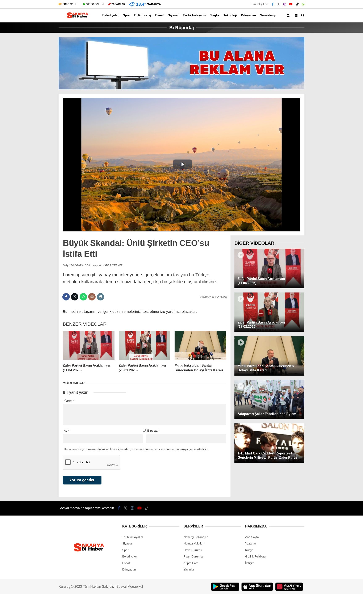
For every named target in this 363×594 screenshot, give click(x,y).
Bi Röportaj (142, 15)
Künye (249, 550)
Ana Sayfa (252, 537)
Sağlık (214, 15)
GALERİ (71, 4)
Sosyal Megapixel (129, 586)
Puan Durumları (194, 556)
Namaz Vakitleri (194, 543)
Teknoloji (230, 15)
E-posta (153, 430)
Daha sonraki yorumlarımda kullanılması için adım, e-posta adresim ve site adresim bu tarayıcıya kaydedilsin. (136, 449)
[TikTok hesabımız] (297, 4)
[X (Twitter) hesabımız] (278, 4)
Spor (126, 15)
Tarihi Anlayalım (194, 15)
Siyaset (173, 15)
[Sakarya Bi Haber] (77, 18)
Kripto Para (191, 563)
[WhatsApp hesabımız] (303, 4)
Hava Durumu (193, 550)
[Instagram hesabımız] (284, 4)
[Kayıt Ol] (289, 15)
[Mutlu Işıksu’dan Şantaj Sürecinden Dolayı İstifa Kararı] (200, 345)
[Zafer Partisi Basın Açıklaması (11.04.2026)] (88, 345)
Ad (66, 430)
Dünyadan (248, 15)
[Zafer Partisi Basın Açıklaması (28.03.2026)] (144, 345)
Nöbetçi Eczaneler (196, 537)
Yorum (69, 400)
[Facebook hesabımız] (273, 4)
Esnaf (159, 15)
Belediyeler (110, 15)
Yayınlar (189, 569)
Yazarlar (250, 543)
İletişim (249, 563)
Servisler (266, 15)
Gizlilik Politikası (255, 556)
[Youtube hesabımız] (291, 4)
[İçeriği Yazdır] (100, 296)
